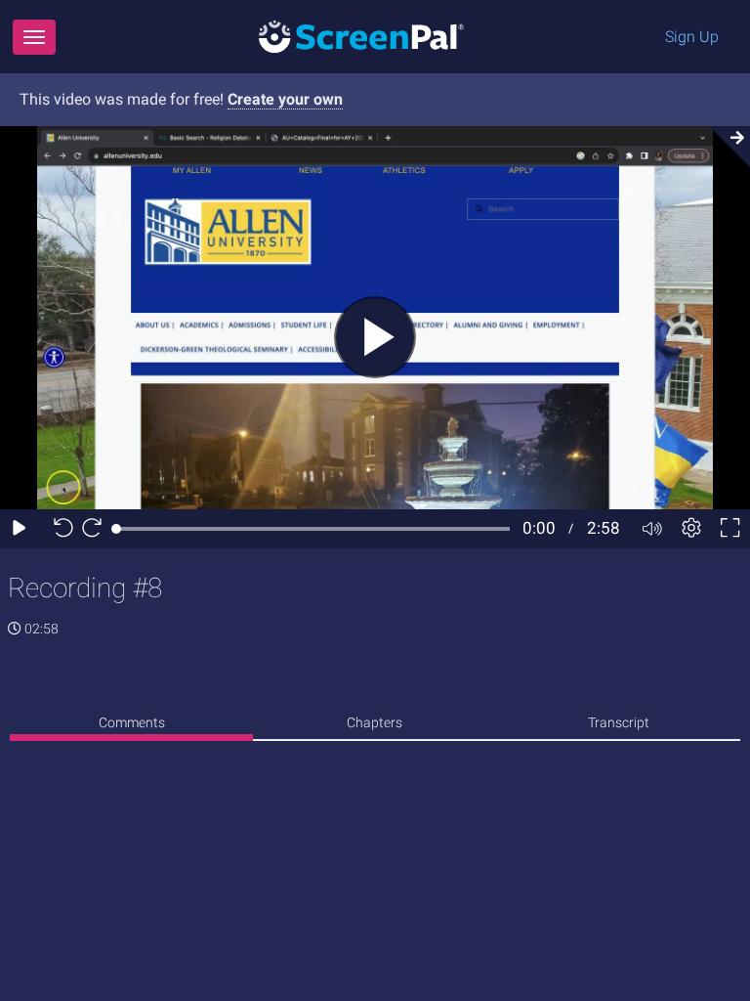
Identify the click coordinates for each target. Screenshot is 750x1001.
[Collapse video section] (724, 146)
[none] (131, 726)
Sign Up (692, 36)
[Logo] (361, 35)
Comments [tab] (132, 722)
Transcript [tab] (618, 722)
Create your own (285, 99)
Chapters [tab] (374, 722)
